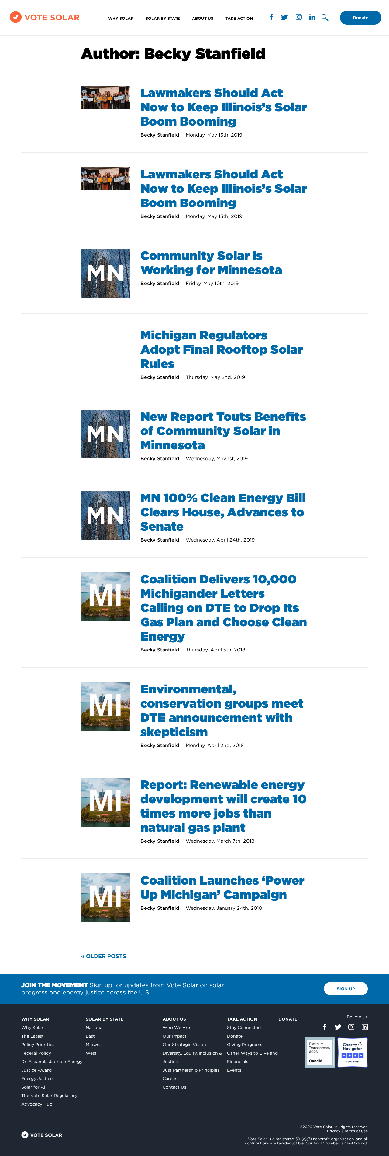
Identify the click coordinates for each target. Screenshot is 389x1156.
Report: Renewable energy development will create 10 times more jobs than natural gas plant (223, 806)
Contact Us (174, 1087)
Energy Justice (37, 1078)
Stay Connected (244, 1027)
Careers (171, 1078)
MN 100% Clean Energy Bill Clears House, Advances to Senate (223, 512)
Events (234, 1070)
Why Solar (120, 18)
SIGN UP (346, 988)
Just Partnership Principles (191, 1070)
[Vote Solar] (44, 22)
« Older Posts (103, 956)
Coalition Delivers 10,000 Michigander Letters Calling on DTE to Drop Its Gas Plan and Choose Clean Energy (223, 608)
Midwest (94, 1044)
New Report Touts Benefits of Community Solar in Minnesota (223, 430)
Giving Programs (244, 1044)
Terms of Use (356, 1131)
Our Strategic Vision (184, 1044)
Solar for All (33, 1087)
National (95, 1027)
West (91, 1053)
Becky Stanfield (160, 135)
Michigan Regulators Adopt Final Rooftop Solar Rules (221, 349)
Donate (361, 17)
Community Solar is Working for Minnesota (211, 262)
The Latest (32, 1036)
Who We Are (176, 1027)
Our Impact (175, 1036)
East (90, 1036)
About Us (202, 18)
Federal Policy (36, 1053)
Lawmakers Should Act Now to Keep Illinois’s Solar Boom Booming (223, 107)
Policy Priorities (37, 1044)
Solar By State (163, 18)
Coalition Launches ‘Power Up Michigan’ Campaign (222, 887)
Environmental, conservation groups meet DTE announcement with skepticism (222, 710)
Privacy (333, 1131)
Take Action (239, 18)
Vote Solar (41, 1135)
